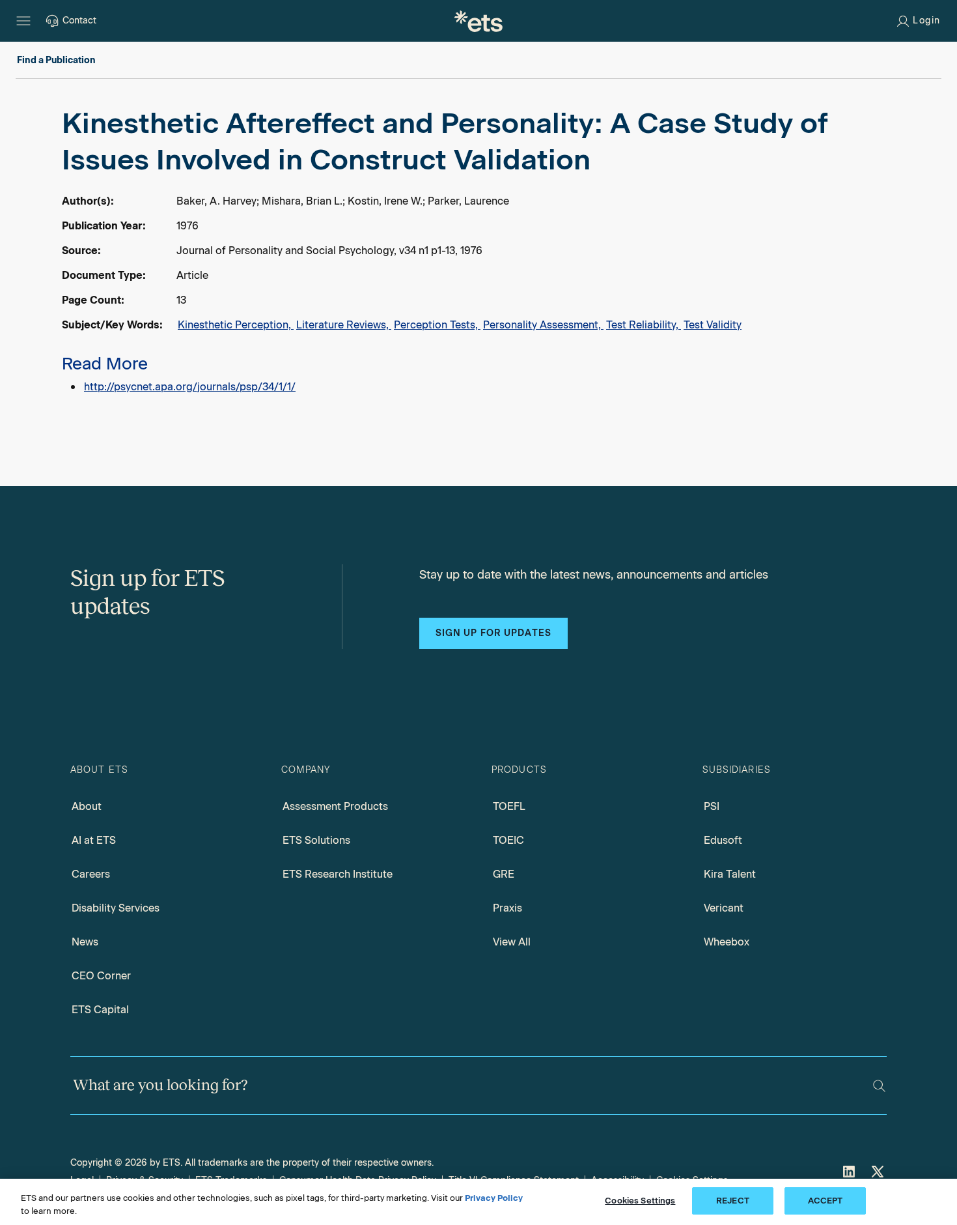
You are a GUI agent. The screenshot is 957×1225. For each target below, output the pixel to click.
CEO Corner (101, 976)
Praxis (507, 908)
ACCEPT (825, 1200)
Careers (91, 874)
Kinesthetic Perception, (236, 325)
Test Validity (713, 325)
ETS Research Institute (338, 874)
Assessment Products (335, 806)
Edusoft (723, 840)
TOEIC (508, 840)
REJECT (732, 1200)
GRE (503, 874)
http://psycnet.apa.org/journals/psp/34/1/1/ (190, 387)
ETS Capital (100, 1009)
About (87, 806)
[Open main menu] (23, 21)
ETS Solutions (316, 840)
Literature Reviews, (343, 325)
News (85, 942)
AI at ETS (94, 840)
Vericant (723, 908)
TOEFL (509, 806)
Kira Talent (730, 874)
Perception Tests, (437, 325)
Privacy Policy (494, 1198)
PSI (711, 806)
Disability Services (116, 908)
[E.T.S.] (478, 20)
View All (512, 942)
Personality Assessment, (543, 325)
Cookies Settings (640, 1200)
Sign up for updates (493, 633)
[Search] (879, 1085)
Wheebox (726, 942)
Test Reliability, (643, 325)
